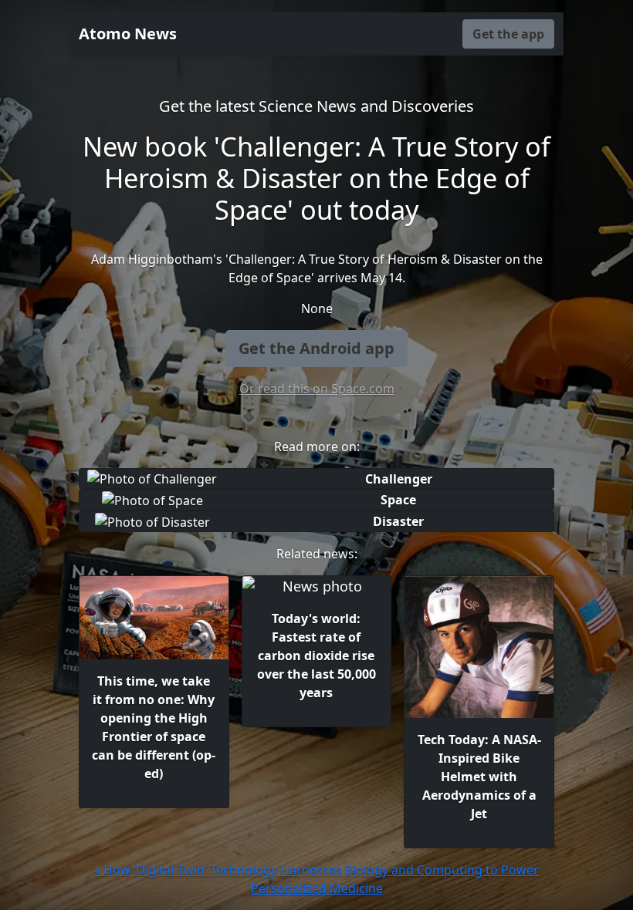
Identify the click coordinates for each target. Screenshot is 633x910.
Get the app (508, 33)
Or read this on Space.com (316, 388)
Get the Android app (316, 348)
